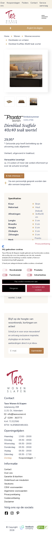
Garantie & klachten (13, 476)
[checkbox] (5, 270)
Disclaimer (9, 501)
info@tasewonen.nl (17, 414)
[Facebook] (6, 513)
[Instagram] (12, 513)
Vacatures (8, 483)
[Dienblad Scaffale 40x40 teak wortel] (26, 71)
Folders (25, 3)
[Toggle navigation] (44, 17)
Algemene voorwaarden (15, 491)
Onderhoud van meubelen (16, 480)
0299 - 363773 (15, 417)
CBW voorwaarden (13, 487)
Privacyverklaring (12, 494)
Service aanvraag (44, 4)
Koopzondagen (13, 3)
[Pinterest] (18, 513)
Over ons (2, 4)
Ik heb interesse (13, 175)
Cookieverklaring (12, 498)
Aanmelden (36, 350)
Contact (34, 3)
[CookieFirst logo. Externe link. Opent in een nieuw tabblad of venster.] (3, 246)
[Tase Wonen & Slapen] (11, 17)
